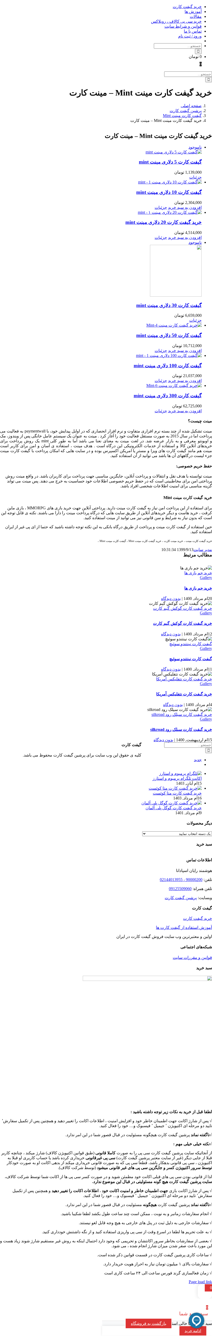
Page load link (200, 1282)
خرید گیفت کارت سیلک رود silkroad (182, 714)
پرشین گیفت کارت (181, 897)
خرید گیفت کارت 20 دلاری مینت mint (163, 222)
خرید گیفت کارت (197, 918)
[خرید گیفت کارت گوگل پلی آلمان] (171, 803)
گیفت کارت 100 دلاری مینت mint (168, 365)
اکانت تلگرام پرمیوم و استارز (177, 778)
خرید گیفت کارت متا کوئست (177, 793)
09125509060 (180, 888)
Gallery (206, 577)
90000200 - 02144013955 (181, 879)
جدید (198, 760)
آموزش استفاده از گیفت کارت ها (184, 927)
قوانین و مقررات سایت (192, 957)
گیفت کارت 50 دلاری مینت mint (169, 335)
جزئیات (195, 177)
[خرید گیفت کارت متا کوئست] (175, 788)
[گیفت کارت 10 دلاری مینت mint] (101, 182)
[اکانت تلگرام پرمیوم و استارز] (180, 773)
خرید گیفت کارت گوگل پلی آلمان (174, 808)
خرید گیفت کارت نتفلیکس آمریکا (184, 679)
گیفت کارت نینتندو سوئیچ (190, 644)
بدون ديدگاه (171, 598)
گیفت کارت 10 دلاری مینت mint (169, 192)
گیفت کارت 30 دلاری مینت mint (169, 305)
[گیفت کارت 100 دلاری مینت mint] (101, 355)
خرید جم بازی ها (198, 573)
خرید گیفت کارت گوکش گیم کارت (182, 608)
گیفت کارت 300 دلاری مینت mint (168, 395)
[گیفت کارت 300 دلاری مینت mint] (101, 385)
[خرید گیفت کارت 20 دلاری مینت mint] (101, 212)
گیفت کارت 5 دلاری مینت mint (170, 162)
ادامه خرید (193, 1331)
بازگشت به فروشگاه (148, 1323)
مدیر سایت (202, 549)
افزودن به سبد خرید (185, 207)
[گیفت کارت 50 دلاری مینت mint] (101, 325)
